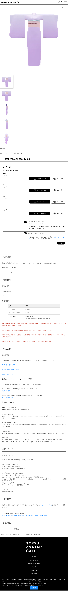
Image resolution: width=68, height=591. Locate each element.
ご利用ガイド (34, 570)
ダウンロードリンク (7, 391)
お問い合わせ (34, 573)
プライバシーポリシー (34, 560)
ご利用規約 (34, 567)
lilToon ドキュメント (7, 374)
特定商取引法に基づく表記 (34, 563)
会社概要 (34, 557)
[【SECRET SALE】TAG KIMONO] (34, 38)
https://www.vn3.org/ (46, 505)
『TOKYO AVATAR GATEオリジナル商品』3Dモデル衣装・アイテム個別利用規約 (24, 515)
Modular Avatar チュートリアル (10, 369)
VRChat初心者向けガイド (9, 365)
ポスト (62, 243)
